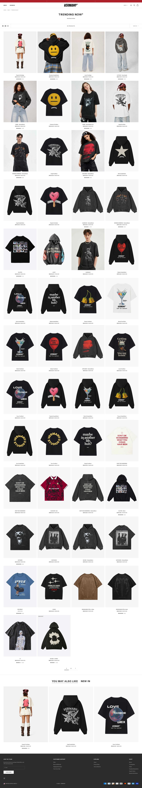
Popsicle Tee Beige (20, 75)
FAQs (54, 762)
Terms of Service (97, 766)
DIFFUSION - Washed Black (88, 173)
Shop (9, 10)
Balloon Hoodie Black (122, 272)
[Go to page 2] (75, 668)
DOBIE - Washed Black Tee (88, 124)
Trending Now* (14, 10)
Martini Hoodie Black (88, 416)
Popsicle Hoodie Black (54, 416)
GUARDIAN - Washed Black (88, 223)
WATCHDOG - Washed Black (122, 560)
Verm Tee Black (54, 463)
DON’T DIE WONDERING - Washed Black (88, 510)
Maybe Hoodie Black (54, 321)
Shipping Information (57, 766)
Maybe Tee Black (87, 463)
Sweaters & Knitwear (133, 773)
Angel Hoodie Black (20, 223)
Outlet (130, 766)
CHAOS (54, 609)
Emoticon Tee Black (54, 124)
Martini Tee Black (20, 368)
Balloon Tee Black (54, 368)
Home (5, 10)
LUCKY (54, 272)
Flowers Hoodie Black (122, 416)
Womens (12, 5)
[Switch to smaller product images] (5, 26)
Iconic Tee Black (122, 368)
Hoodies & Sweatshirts (133, 768)
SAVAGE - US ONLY (54, 658)
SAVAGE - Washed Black (88, 560)
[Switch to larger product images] (3, 26)
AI (20, 658)
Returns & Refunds (57, 764)
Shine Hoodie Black (122, 173)
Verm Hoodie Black (20, 463)
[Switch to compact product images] (8, 26)
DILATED (20, 272)
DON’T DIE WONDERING (122, 463)
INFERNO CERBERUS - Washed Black (20, 173)
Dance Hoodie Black (20, 321)
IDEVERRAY (20, 609)
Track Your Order (56, 768)
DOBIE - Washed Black (20, 124)
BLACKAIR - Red (54, 510)
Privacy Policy (97, 764)
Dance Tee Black (20, 416)
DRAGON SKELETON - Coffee (88, 609)
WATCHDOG (54, 560)
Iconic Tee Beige (88, 75)
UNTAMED (20, 560)
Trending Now (132, 764)
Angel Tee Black (54, 173)
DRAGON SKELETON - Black (122, 609)
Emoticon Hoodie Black (54, 75)
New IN (85, 681)
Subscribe (9, 772)
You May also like (65, 681)
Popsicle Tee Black (54, 223)
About (95, 762)
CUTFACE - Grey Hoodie (122, 75)
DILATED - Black (121, 510)
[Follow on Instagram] (4, 778)
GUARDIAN (88, 272)
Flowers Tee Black (88, 321)
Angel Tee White (121, 124)
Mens (5, 5)
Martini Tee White (122, 321)
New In (130, 762)
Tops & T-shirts (132, 771)
